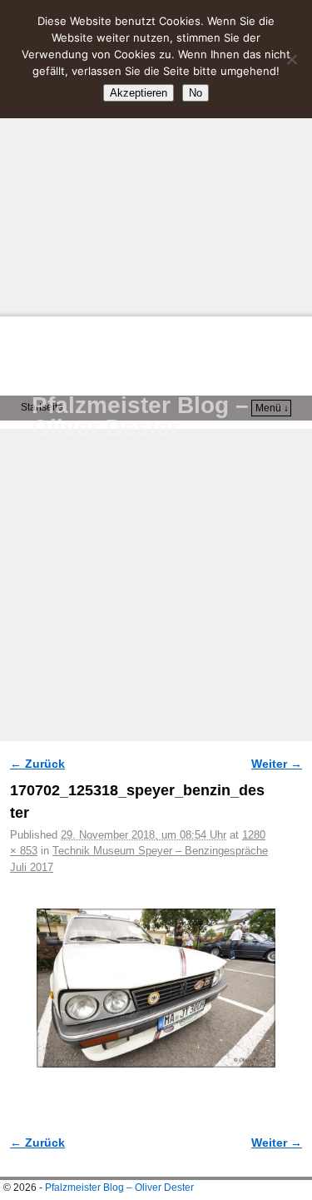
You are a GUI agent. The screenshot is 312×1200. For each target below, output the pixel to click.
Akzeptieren (138, 93)
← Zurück (37, 763)
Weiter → (276, 763)
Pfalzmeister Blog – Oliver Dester (140, 416)
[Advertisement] (156, 156)
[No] (291, 59)
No (195, 93)
